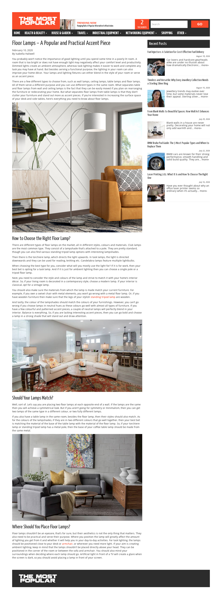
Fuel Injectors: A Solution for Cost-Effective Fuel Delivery (175, 52)
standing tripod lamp (103, 297)
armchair (67, 543)
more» (205, 65)
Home (17, 33)
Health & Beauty (35, 33)
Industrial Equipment (105, 33)
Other (181, 33)
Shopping (167, 33)
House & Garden (61, 33)
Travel (81, 33)
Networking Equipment (140, 33)
